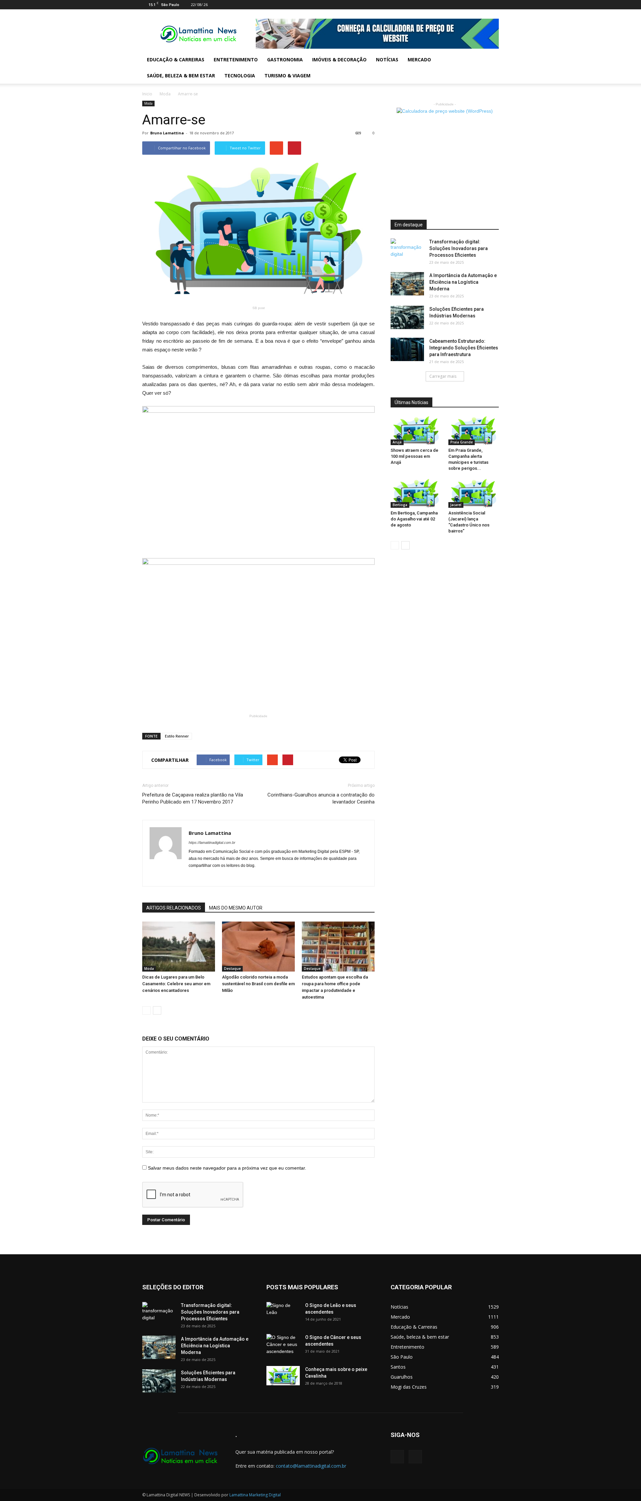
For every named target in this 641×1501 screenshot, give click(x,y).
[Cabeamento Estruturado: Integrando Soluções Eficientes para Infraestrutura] (407, 349)
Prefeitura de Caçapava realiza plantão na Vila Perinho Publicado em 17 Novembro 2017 (192, 798)
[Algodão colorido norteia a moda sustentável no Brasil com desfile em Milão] (258, 947)
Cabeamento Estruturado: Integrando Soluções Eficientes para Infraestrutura (463, 347)
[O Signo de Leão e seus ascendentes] (283, 1313)
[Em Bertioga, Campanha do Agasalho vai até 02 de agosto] (416, 493)
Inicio (147, 94)
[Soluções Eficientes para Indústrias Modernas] (407, 317)
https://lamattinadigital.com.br (212, 843)
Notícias (387, 59)
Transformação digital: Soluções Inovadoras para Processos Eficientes (458, 248)
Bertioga (400, 504)
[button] (491, 68)
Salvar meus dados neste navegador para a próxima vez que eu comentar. (227, 1168)
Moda (165, 94)
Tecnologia (239, 75)
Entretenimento (236, 59)
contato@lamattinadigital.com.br (311, 1466)
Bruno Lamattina (167, 132)
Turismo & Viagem (287, 75)
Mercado (419, 59)
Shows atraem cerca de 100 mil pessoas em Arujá (414, 456)
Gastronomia (285, 59)
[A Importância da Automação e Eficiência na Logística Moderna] (407, 283)
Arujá (397, 442)
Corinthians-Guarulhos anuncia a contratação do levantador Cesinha (321, 798)
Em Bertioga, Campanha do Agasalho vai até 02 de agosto (414, 518)
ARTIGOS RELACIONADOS (173, 908)
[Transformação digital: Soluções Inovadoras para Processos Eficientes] (407, 250)
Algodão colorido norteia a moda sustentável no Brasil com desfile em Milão (258, 984)
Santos (398, 1367)
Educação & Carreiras (175, 59)
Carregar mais (442, 376)
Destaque (232, 968)
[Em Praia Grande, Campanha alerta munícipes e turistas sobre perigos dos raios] (473, 430)
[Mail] (483, 4)
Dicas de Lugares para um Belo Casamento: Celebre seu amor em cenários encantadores (176, 984)
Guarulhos (402, 1377)
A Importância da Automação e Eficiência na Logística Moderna (463, 282)
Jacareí (455, 504)
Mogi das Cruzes (409, 1387)
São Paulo (402, 1357)
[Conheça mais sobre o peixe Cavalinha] (283, 1375)
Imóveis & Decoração (339, 59)
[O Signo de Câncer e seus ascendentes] (283, 1345)
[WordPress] (494, 4)
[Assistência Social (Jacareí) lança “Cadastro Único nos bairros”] (473, 493)
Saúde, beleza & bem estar (181, 75)
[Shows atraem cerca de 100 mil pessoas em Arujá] (416, 430)
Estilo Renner (177, 735)
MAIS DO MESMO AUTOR (235, 908)
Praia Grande (461, 442)
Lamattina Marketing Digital (255, 1495)
